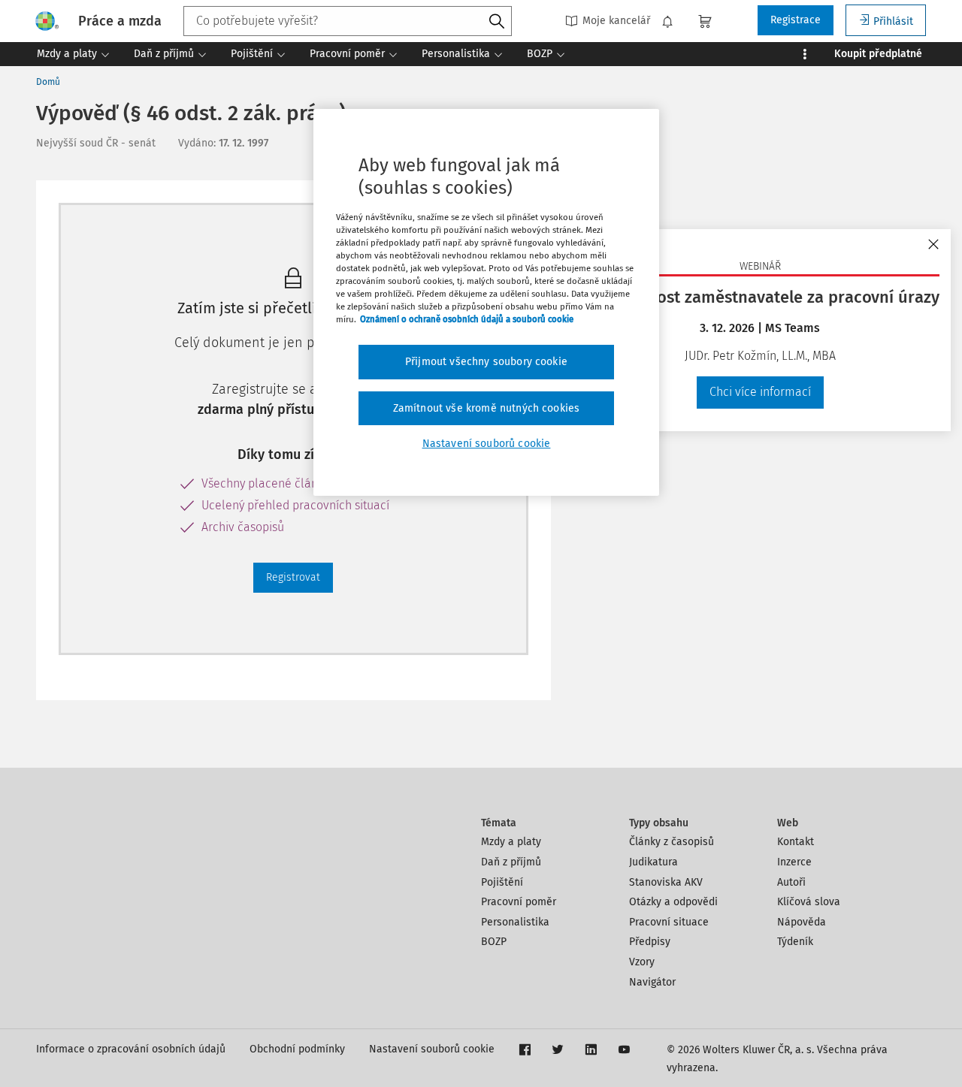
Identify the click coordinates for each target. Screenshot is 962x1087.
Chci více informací (760, 392)
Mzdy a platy (511, 841)
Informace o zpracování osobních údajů (130, 1049)
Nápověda (801, 922)
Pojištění (502, 882)
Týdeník (795, 941)
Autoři (791, 882)
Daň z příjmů (511, 862)
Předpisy (649, 941)
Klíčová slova (808, 901)
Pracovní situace (669, 922)
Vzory (642, 962)
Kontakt (795, 841)
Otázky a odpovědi (673, 901)
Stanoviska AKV (666, 882)
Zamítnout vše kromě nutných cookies (486, 408)
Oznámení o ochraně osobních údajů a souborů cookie (466, 319)
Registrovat (293, 577)
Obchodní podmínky (297, 1049)
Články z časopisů (671, 841)
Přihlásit (893, 21)
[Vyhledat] (497, 22)
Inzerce (794, 862)
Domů (48, 82)
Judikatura (653, 862)
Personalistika (515, 922)
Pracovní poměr (518, 901)
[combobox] (347, 21)
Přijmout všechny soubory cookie (486, 361)
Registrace (795, 20)
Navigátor (652, 982)
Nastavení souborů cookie (432, 1049)
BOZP (494, 941)
